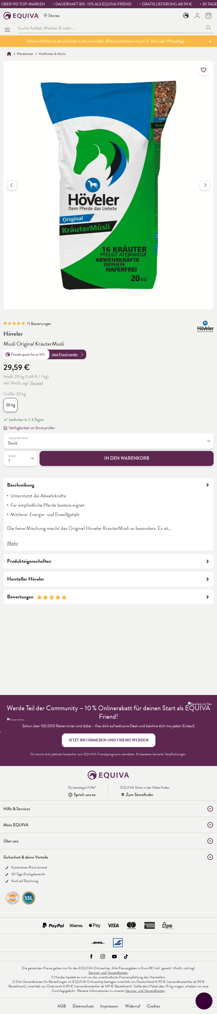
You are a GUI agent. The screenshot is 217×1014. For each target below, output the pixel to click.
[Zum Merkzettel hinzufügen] (204, 70)
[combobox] (111, 28)
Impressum (109, 1006)
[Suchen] (209, 28)
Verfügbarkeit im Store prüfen (32, 428)
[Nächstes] (205, 185)
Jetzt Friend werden (65, 354)
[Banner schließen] (210, 41)
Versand (36, 383)
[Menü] (8, 28)
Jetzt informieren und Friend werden (109, 740)
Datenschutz (83, 1006)
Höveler (13, 334)
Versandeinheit (18, 438)
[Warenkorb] (208, 15)
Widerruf (132, 1006)
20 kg (10, 405)
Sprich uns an (85, 795)
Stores (54, 15)
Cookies (153, 1006)
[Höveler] (206, 326)
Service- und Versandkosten (108, 972)
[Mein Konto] (197, 15)
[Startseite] (9, 54)
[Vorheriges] (12, 185)
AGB (61, 1006)
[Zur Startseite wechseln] (21, 16)
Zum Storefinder (139, 795)
